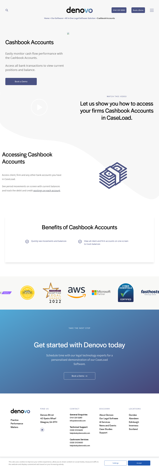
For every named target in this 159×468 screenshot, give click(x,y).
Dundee (133, 414)
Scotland (133, 429)
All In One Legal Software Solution (80, 18)
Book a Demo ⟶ (79, 376)
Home (47, 18)
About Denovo (106, 414)
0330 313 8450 (76, 442)
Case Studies (105, 429)
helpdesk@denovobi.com (80, 433)
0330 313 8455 (76, 430)
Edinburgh (134, 421)
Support (103, 432)
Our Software (57, 18)
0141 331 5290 (119, 10)
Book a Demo (138, 10)
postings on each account (46, 190)
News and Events (107, 425)
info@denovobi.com (78, 420)
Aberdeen (134, 418)
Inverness (133, 425)
